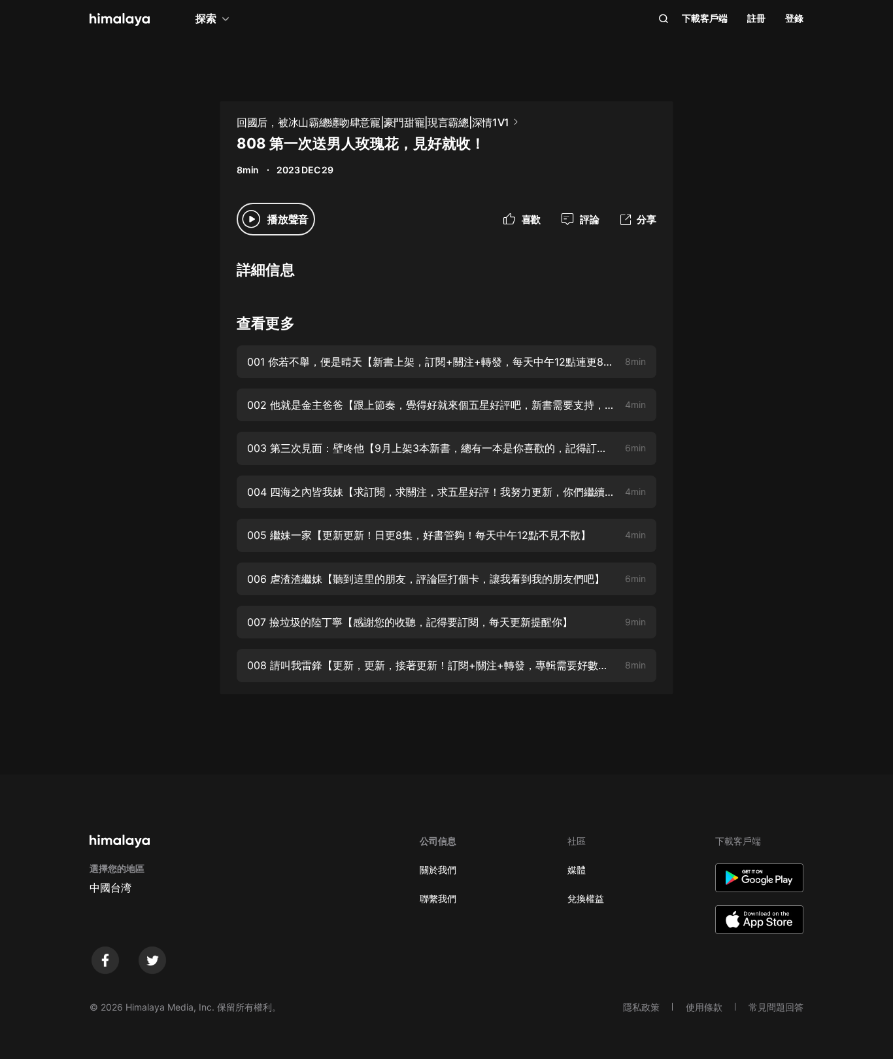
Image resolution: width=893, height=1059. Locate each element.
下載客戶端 (705, 18)
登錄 (794, 18)
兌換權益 (585, 898)
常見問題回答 (776, 1007)
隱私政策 (641, 1007)
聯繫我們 (438, 898)
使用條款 (704, 1007)
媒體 (576, 869)
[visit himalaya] (120, 19)
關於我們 (438, 869)
